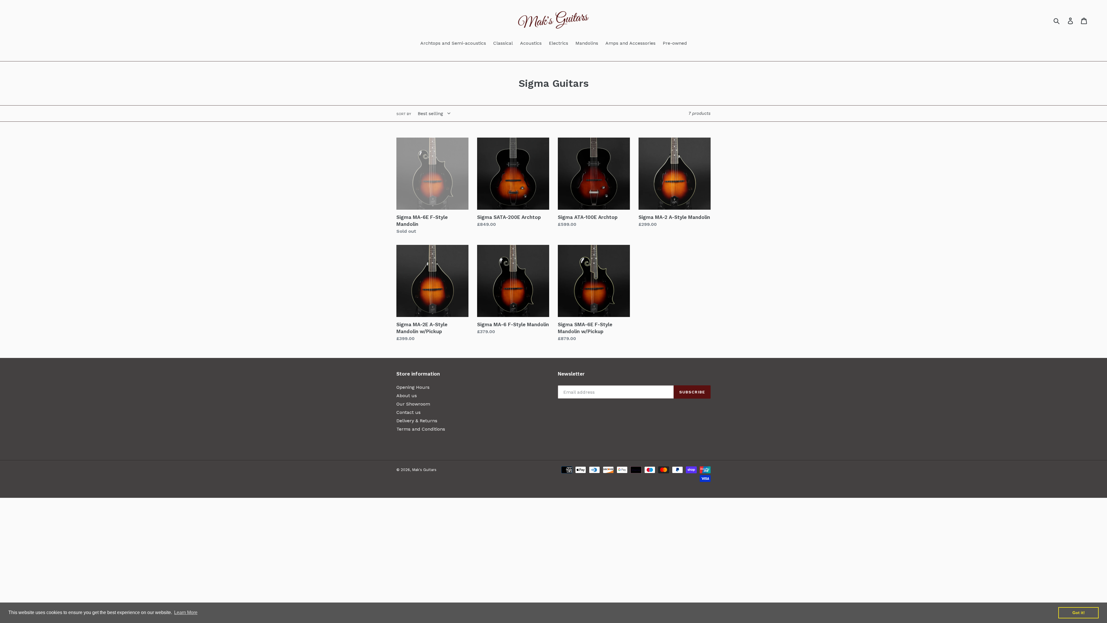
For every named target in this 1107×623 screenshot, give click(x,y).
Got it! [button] (1078, 612)
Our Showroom (413, 404)
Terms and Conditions (420, 429)
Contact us (408, 412)
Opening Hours (413, 387)
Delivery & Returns (416, 420)
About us (406, 395)
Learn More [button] (185, 612)
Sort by (403, 114)
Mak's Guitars (424, 470)
